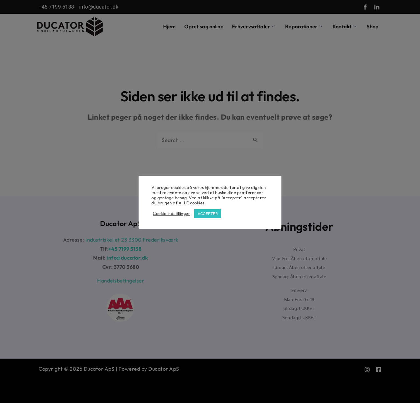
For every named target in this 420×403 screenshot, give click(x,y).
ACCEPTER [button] (208, 213)
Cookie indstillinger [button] (171, 213)
